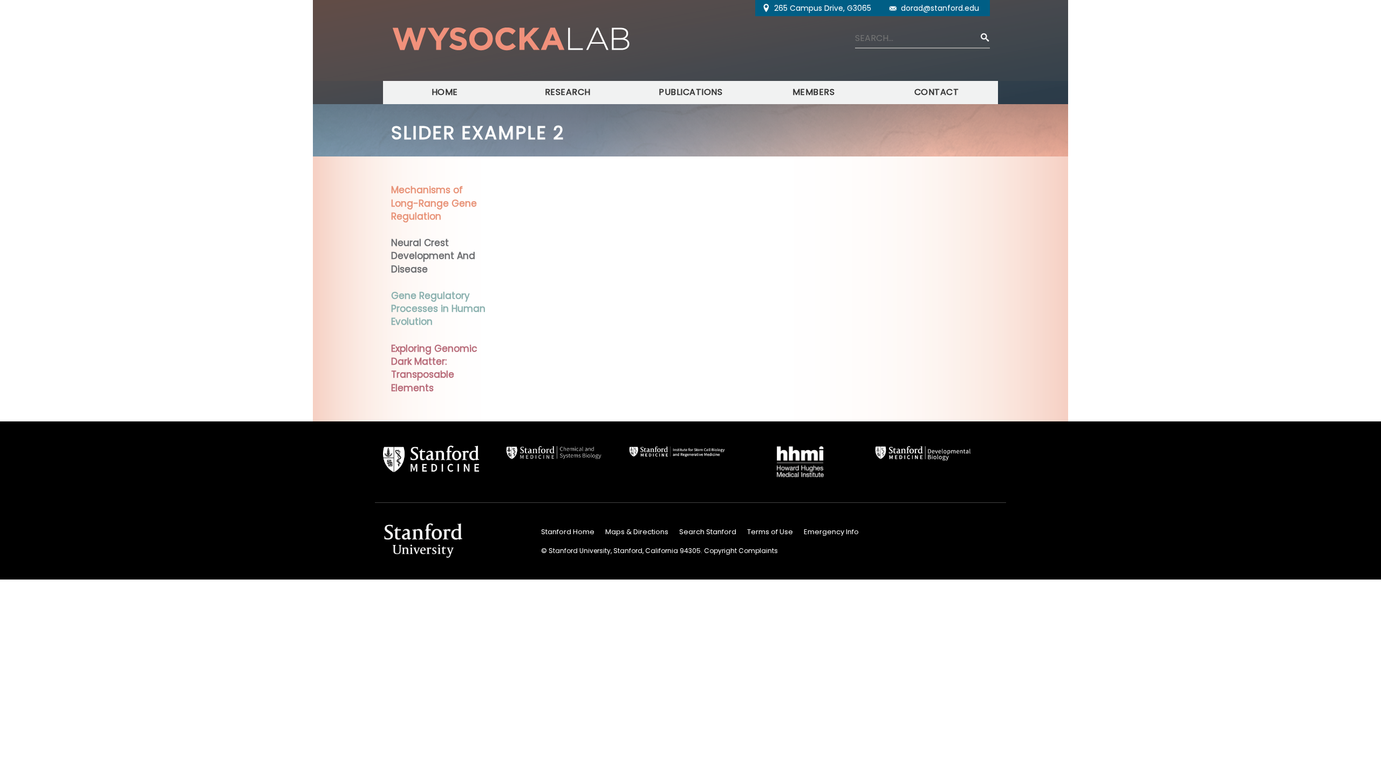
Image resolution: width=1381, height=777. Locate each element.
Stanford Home (567, 532)
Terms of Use (770, 532)
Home (445, 92)
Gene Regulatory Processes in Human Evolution (438, 309)
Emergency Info (831, 532)
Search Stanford (707, 532)
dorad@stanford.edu (940, 8)
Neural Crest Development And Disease (433, 256)
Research (568, 92)
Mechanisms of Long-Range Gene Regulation (434, 203)
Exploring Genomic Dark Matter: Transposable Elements (434, 368)
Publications (690, 92)
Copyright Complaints (741, 550)
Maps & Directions (636, 532)
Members (813, 92)
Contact (936, 92)
